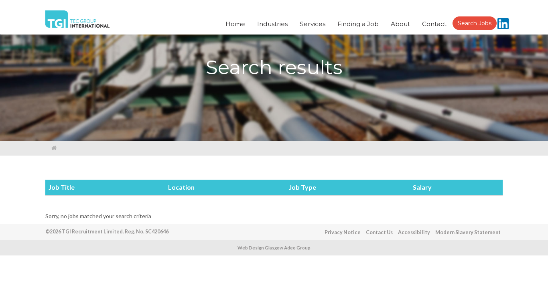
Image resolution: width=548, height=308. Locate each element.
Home (235, 24)
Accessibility (414, 232)
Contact (434, 24)
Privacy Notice (343, 232)
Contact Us (379, 232)
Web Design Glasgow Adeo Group (274, 247)
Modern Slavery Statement (468, 232)
